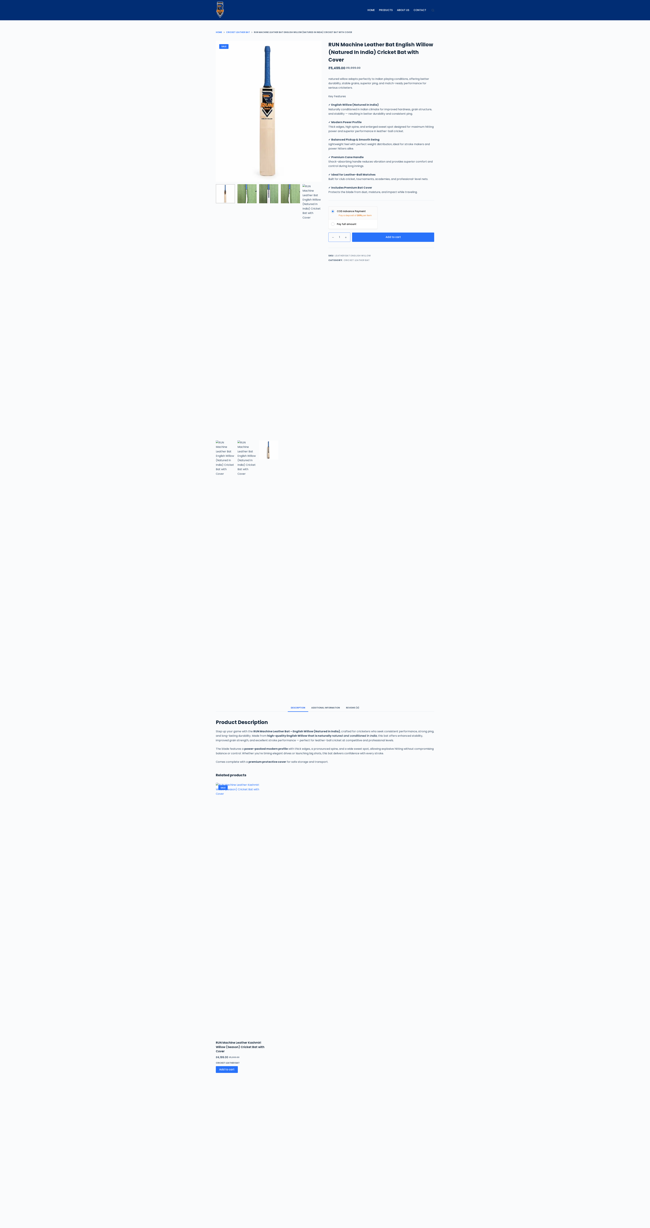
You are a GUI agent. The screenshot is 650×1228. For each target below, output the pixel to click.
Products (386, 10)
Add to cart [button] (226, 1069)
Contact (420, 10)
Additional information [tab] (325, 707)
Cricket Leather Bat (357, 260)
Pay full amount (346, 224)
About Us (403, 10)
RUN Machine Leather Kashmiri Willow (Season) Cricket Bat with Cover (240, 1047)
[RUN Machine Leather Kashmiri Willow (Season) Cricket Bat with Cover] (241, 909)
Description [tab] (298, 707)
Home (371, 10)
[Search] (433, 10)
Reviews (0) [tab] (352, 707)
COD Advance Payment (351, 211)
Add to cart (393, 237)
